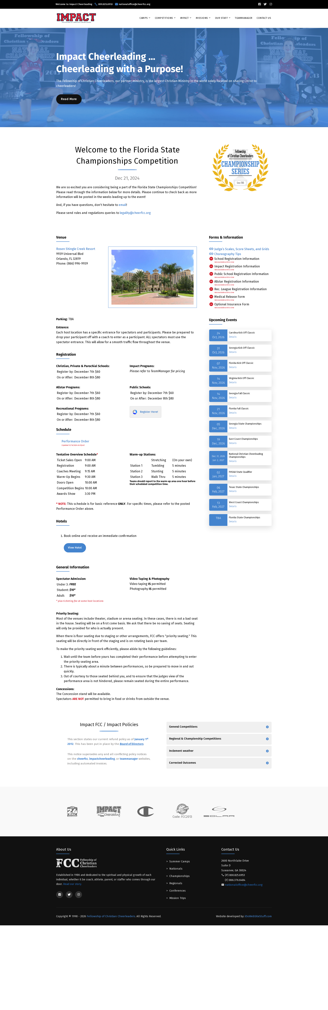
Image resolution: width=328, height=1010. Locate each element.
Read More (69, 99)
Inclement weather (181, 750)
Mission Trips (177, 898)
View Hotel (75, 547)
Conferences (177, 890)
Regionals (175, 883)
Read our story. (72, 884)
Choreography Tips (227, 254)
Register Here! (148, 412)
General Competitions (183, 726)
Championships (179, 876)
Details (233, 337)
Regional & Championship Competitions (195, 738)
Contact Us (264, 18)
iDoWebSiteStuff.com (258, 916)
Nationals (175, 868)
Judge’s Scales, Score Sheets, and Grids (241, 249)
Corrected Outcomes (182, 762)
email (122, 205)
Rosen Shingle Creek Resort (75, 249)
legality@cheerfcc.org (135, 213)
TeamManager (243, 18)
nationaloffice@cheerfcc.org (134, 4)
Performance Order (75, 441)
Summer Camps (179, 861)
